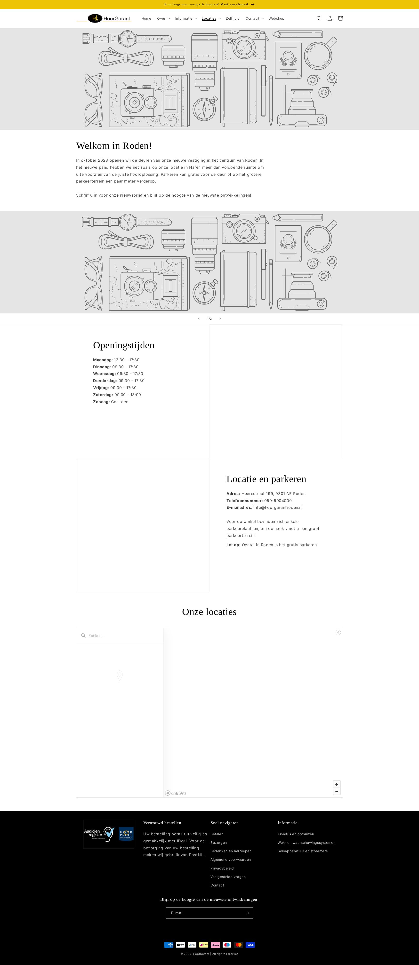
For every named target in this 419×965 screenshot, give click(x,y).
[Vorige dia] (198, 318)
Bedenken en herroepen (231, 851)
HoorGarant (201, 954)
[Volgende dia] (220, 318)
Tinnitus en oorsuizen (296, 834)
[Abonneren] (247, 913)
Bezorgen (218, 842)
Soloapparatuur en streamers (303, 851)
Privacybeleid (222, 868)
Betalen (216, 834)
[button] (163, 18)
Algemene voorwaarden (230, 859)
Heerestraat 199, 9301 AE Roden (274, 493)
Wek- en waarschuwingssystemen (306, 842)
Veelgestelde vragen (228, 877)
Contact (217, 885)
